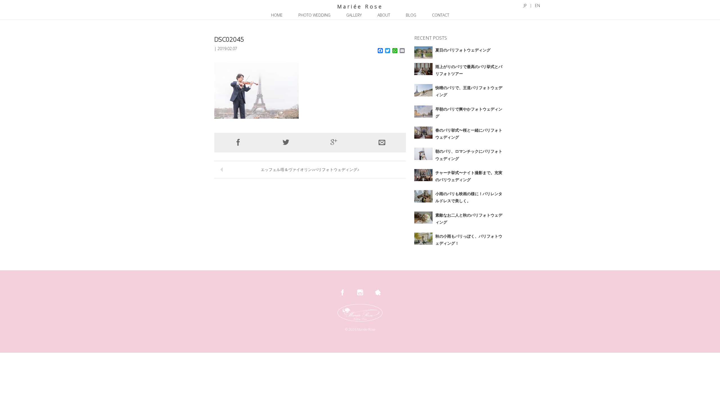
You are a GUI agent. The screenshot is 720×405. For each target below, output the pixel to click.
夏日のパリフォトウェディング (462, 50)
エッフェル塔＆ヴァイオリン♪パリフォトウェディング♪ (310, 169)
